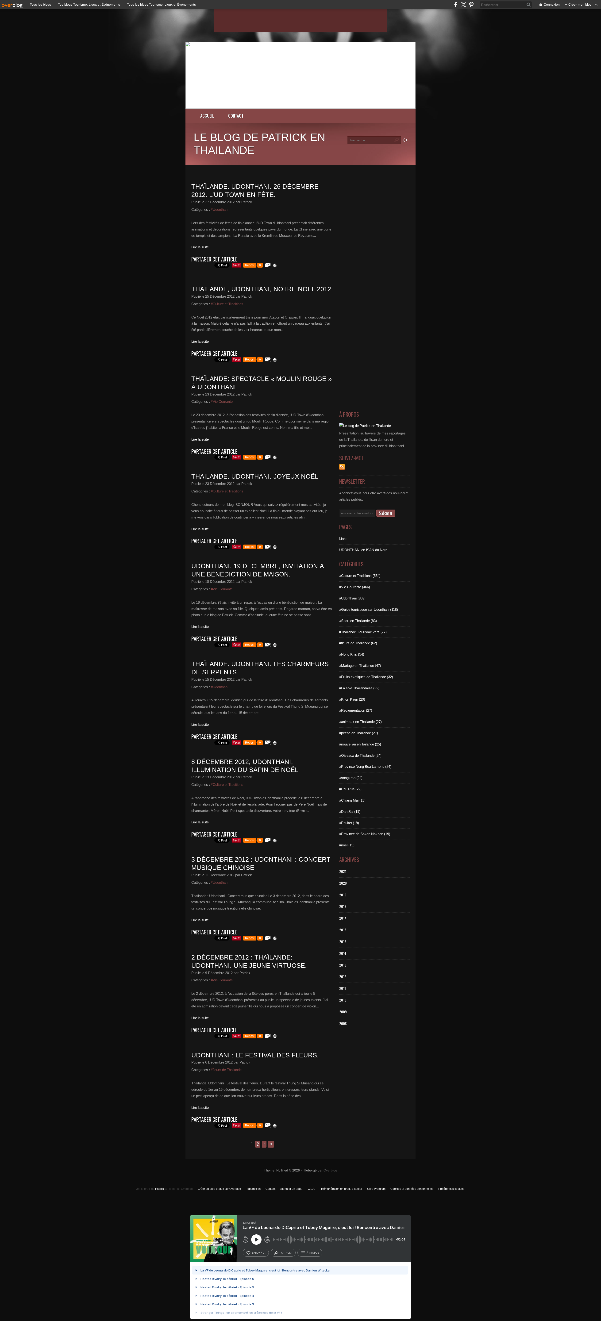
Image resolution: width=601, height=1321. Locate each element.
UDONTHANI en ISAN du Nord (363, 550)
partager (286, 1252)
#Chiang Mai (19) (352, 800)
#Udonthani (219, 209)
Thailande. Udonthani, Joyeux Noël (254, 476)
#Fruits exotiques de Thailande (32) (366, 677)
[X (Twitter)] (463, 4)
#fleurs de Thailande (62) (358, 643)
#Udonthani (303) (352, 598)
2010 (342, 999)
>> (271, 1144)
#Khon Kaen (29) (352, 699)
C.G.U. (312, 1188)
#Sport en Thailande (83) (358, 621)
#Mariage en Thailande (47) (360, 666)
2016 (342, 929)
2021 (342, 871)
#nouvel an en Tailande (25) (360, 744)
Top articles (253, 1188)
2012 (342, 976)
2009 (343, 1011)
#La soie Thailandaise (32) (359, 688)
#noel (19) (346, 845)
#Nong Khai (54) (351, 654)
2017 (342, 918)
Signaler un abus (291, 1188)
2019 (342, 894)
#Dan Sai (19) (349, 812)
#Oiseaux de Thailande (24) (360, 755)
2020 (343, 883)
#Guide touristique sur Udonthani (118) (368, 609)
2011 (342, 988)
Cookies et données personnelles (411, 1188)
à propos (313, 1252)
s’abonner (259, 1252)
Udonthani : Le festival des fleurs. (255, 1055)
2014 (342, 953)
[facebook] (456, 4)
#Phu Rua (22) (350, 789)
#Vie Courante (222, 401)
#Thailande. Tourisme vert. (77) (363, 632)
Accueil (207, 115)
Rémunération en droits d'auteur (341, 1188)
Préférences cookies (451, 1188)
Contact (235, 115)
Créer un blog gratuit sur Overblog (219, 1188)
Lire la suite (200, 247)
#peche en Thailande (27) (358, 733)
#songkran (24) (350, 778)
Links (343, 539)
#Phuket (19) (349, 823)
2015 (342, 941)
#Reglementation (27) (355, 710)
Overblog (330, 1170)
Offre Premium (376, 1188)
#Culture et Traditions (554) (360, 576)
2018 (342, 906)
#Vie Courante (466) (354, 587)
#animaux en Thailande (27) (360, 722)
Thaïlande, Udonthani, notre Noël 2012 (261, 289)
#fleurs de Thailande (226, 1070)
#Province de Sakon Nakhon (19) (364, 834)
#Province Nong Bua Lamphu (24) (365, 766)
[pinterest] (471, 4)
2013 (342, 965)
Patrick (159, 1188)
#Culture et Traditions (227, 304)
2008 (343, 1023)
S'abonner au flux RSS (342, 467)
